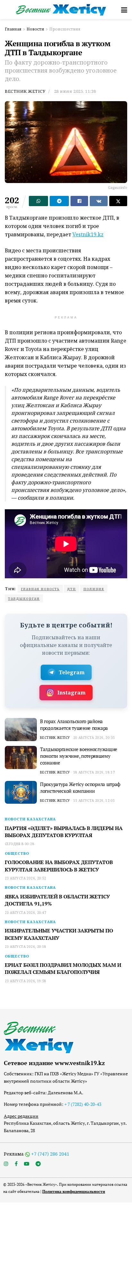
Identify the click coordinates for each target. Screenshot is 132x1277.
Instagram (71, 692)
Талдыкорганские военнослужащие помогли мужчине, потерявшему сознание (78, 756)
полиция (93, 588)
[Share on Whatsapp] (38, 201)
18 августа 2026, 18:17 (94, 772)
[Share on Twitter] (118, 201)
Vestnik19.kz (87, 234)
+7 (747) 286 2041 (50, 1154)
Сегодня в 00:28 (19, 844)
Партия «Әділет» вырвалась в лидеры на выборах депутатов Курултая (64, 832)
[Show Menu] (124, 9)
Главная (13, 29)
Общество (17, 853)
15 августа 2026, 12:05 (94, 800)
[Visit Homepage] (61, 10)
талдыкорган (24, 598)
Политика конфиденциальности (73, 1191)
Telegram (72, 672)
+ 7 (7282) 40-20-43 (82, 1104)
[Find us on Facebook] (16, 1164)
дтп (71, 588)
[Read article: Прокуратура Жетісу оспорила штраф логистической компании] (21, 792)
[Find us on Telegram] (38, 1164)
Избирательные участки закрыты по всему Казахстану (59, 934)
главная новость (40, 588)
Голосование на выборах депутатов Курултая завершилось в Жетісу (59, 866)
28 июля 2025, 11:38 (75, 91)
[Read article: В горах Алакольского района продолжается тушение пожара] (21, 729)
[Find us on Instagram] (6, 1164)
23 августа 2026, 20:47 (25, 912)
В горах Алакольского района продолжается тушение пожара (74, 724)
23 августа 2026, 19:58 (25, 981)
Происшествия (64, 29)
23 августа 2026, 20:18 (25, 946)
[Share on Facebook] (79, 201)
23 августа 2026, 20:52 (25, 878)
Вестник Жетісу (25, 91)
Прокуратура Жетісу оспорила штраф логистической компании (80, 787)
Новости (35, 29)
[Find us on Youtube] (26, 1164)
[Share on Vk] (99, 201)
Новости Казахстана (30, 819)
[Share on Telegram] (59, 201)
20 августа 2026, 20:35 (94, 737)
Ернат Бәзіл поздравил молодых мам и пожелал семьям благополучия (63, 968)
